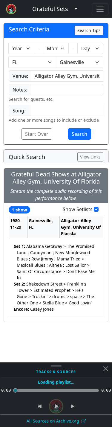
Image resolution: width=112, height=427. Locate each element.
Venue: (20, 76)
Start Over (36, 134)
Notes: (20, 89)
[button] (50, 9)
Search (79, 134)
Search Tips (89, 30)
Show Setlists (78, 209)
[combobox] (67, 76)
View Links (90, 157)
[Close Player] (105, 368)
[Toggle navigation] (100, 9)
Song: (19, 110)
